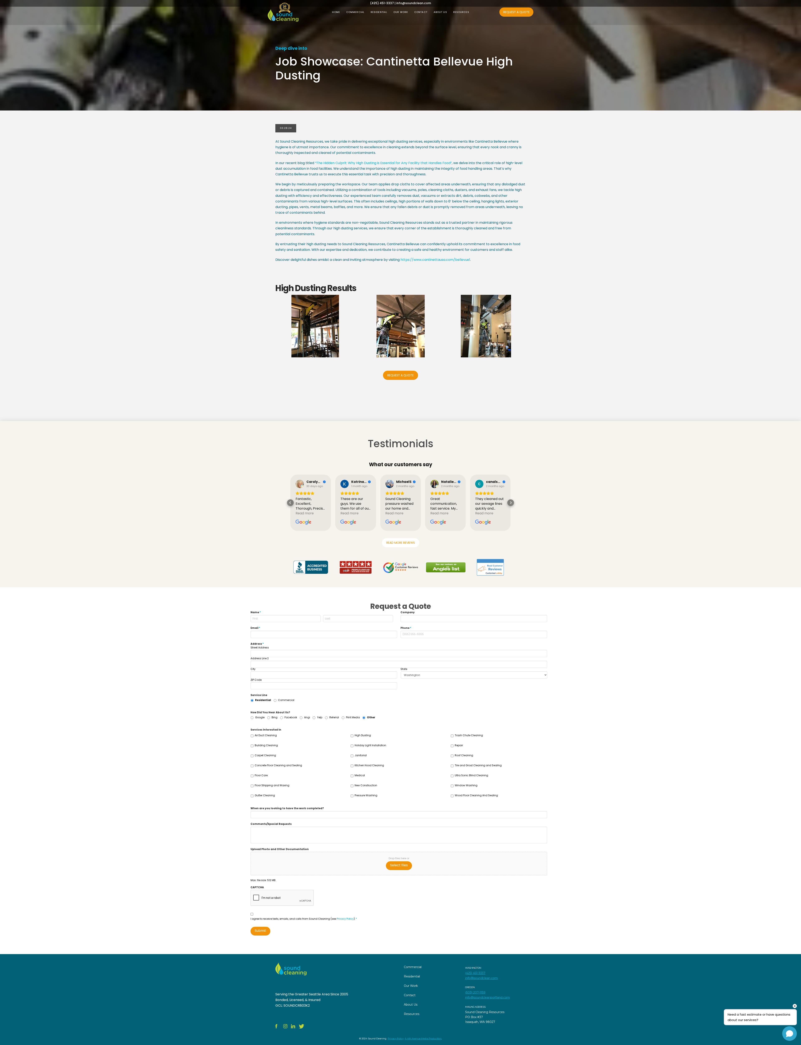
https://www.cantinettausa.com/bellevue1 (435, 259)
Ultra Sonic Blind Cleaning (471, 775)
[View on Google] (300, 484)
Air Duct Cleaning (266, 735)
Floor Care (261, 775)
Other (371, 717)
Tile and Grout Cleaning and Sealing (478, 765)
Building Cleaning (266, 745)
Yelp (319, 717)
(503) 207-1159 (475, 992)
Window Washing (466, 785)
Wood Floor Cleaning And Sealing (476, 795)
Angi (307, 717)
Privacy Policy (345, 919)
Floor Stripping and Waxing (272, 785)
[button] (290, 502)
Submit (260, 930)
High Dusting (363, 735)
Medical (360, 775)
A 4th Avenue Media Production (423, 1038)
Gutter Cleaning (265, 795)
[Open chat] (789, 1033)
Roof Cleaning (464, 755)
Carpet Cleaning (265, 755)
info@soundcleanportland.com (487, 997)
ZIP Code (256, 680)
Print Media (353, 717)
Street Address (260, 647)
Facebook (291, 717)
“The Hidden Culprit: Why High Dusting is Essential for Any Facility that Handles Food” (383, 163)
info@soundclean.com (481, 978)
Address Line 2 (260, 658)
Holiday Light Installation (370, 745)
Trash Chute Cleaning (469, 735)
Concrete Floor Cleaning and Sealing (278, 765)
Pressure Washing (366, 795)
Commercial (286, 700)
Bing (274, 717)
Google (259, 717)
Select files (399, 865)
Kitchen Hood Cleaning (369, 765)
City (253, 669)
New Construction (366, 785)
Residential (263, 700)
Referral (334, 717)
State (403, 669)
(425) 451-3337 (475, 973)
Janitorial (361, 755)
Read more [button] (305, 513)
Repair (459, 745)
